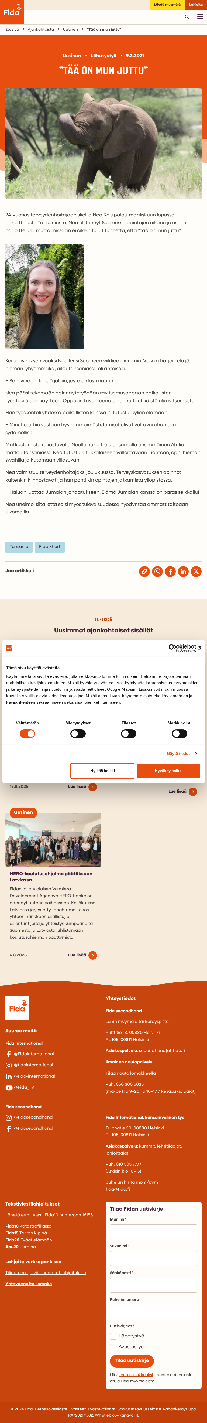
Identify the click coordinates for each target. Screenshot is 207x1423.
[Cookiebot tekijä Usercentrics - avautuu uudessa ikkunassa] (177, 648)
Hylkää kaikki (102, 770)
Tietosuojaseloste (50, 1409)
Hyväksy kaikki (168, 770)
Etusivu (12, 30)
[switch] (78, 733)
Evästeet (77, 1409)
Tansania (19, 547)
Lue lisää (77, 787)
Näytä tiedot (178, 753)
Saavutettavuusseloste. (140, 1409)
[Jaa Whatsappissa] (157, 571)
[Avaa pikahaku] (187, 17)
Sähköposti (120, 1273)
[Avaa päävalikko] (200, 17)
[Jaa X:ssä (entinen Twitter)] (196, 571)
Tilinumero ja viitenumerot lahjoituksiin (45, 1273)
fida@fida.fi (118, 1189)
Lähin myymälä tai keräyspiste (137, 1022)
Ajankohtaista (41, 30)
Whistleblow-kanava (114, 1416)
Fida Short (49, 547)
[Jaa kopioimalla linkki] (144, 571)
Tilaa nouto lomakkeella (131, 1073)
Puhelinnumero (124, 1300)
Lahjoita (196, 4)
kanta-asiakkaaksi (136, 1375)
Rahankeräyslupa (179, 1409)
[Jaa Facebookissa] (170, 571)
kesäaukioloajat (177, 1092)
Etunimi (117, 1220)
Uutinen (70, 30)
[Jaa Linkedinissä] (183, 571)
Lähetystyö (131, 1336)
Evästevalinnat (102, 1409)
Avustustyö (131, 1347)
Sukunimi (118, 1246)
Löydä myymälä (167, 4)
